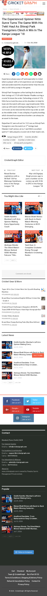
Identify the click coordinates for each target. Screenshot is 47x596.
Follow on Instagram (25, 552)
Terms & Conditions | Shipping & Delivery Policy (23, 578)
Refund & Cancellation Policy (18, 581)
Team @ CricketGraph (16, 574)
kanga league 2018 (14, 137)
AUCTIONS (38, 355)
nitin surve (7, 143)
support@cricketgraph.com (19, 453)
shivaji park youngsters (23, 143)
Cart (13, 571)
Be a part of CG (33, 574)
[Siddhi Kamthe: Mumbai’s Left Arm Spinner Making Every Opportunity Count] (13, 208)
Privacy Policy (23, 584)
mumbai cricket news (26, 140)
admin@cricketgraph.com (18, 462)
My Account (30, 571)
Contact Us (36, 581)
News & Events (7, 38)
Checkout (20, 571)
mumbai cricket (9, 140)
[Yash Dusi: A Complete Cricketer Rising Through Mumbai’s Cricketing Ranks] (34, 236)
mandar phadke (31, 137)
